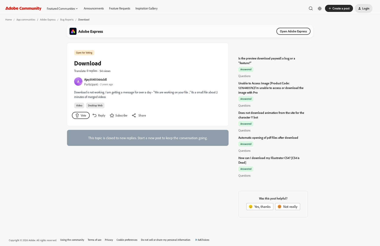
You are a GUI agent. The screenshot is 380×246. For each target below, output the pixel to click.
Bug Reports (67, 19)
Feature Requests (119, 8)
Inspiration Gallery (146, 8)
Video (79, 105)
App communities (25, 19)
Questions (244, 76)
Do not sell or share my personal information (165, 239)
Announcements (94, 8)
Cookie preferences (127, 239)
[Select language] (319, 8)
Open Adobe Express (293, 31)
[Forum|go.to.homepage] (23, 8)
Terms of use (94, 239)
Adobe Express (48, 19)
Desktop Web (95, 105)
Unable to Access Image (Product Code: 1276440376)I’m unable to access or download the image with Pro (270, 87)
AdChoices (203, 239)
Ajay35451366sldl (95, 79)
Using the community (72, 239)
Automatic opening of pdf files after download (268, 137)
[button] (339, 8)
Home (8, 19)
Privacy (109, 239)
